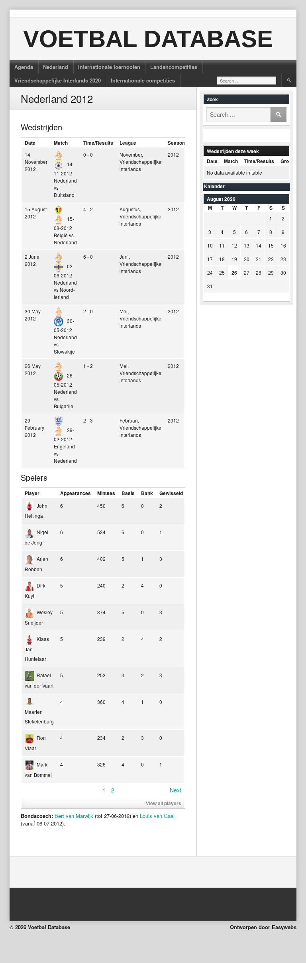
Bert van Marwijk (74, 816)
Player (32, 493)
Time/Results (98, 142)
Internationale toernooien (109, 67)
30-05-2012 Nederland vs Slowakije (65, 336)
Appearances (75, 493)
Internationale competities (143, 80)
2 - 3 (88, 420)
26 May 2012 (33, 369)
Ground (288, 161)
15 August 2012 (36, 213)
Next (175, 790)
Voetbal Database (148, 39)
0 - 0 (88, 154)
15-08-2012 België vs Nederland (65, 230)
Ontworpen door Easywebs (263, 927)
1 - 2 (88, 365)
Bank (147, 493)
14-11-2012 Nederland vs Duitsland (65, 179)
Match (61, 142)
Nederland (55, 67)
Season (176, 142)
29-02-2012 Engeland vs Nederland (65, 445)
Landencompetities (173, 67)
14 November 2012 (36, 161)
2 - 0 (88, 311)
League (128, 142)
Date (30, 142)
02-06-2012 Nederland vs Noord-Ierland (65, 281)
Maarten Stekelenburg (39, 716)
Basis (128, 493)
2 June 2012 (32, 260)
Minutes (106, 493)
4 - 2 (88, 209)
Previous (36, 790)
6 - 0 (88, 256)
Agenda (23, 67)
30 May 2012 (33, 315)
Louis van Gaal (157, 816)
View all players (163, 803)
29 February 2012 (34, 427)
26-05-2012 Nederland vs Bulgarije (65, 390)
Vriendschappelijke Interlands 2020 (57, 80)
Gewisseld (171, 493)
